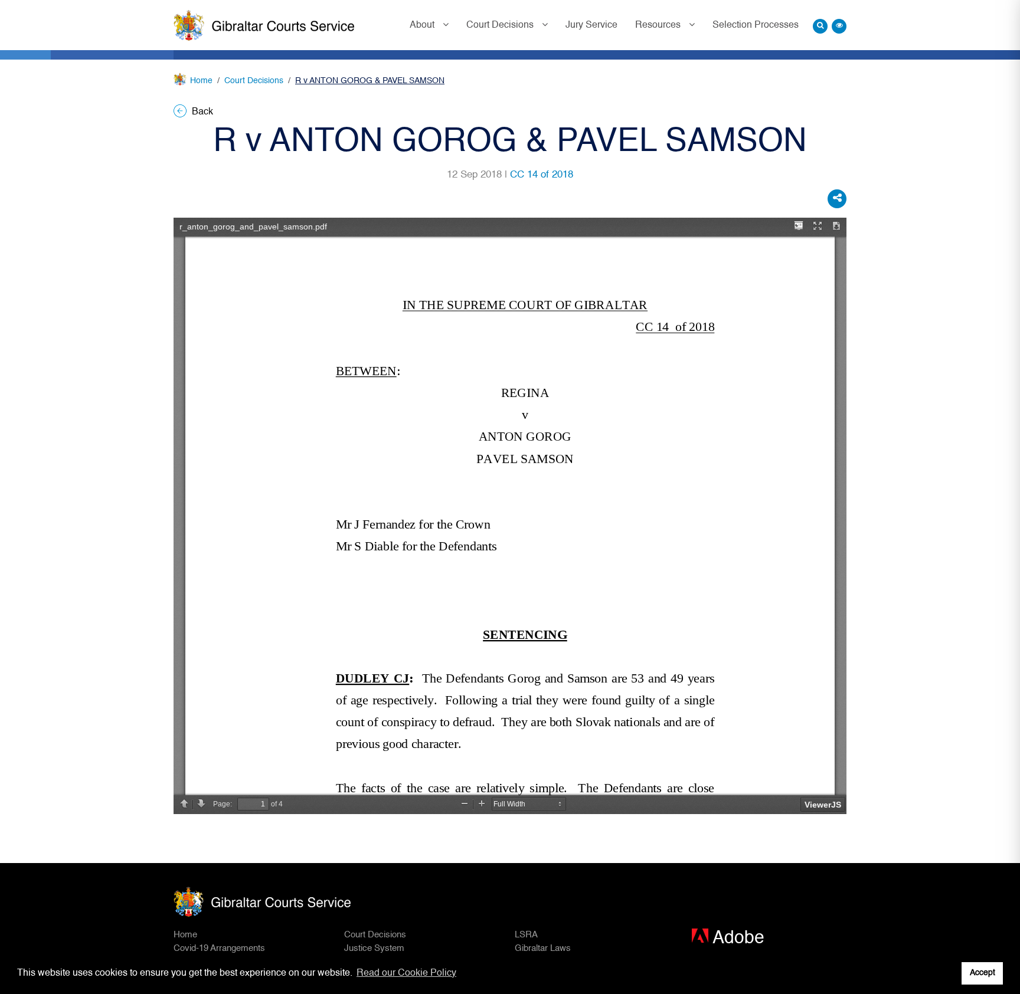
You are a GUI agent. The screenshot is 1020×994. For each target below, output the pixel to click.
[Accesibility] (839, 26)
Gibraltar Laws (543, 948)
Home (201, 81)
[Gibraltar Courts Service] (264, 25)
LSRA (526, 934)
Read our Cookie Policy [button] (406, 973)
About (423, 25)
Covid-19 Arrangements (219, 948)
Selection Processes (755, 25)
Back (201, 112)
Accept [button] (982, 973)
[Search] (820, 26)
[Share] (837, 198)
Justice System (374, 948)
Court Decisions (501, 25)
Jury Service (591, 25)
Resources (659, 25)
